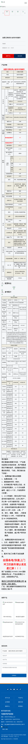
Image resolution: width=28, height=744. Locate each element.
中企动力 (11, 736)
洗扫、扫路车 (10, 47)
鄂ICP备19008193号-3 (7, 739)
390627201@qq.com (9, 716)
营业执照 (15, 738)
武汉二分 (16, 736)
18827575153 (16, 719)
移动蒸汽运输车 (20, 616)
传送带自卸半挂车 (8, 636)
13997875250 (7, 714)
